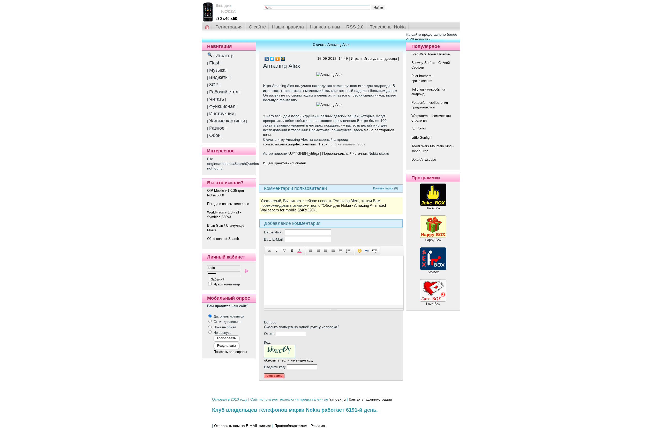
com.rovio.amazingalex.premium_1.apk (295, 144)
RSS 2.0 (355, 26)
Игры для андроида (380, 58)
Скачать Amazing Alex (331, 44)
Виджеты (219, 77)
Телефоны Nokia (388, 26)
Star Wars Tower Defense (430, 54)
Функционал (222, 106)
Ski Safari (418, 129)
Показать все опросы (230, 352)
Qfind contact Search (223, 239)
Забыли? (217, 279)
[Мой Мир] (283, 58)
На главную (207, 27)
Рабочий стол (223, 91)
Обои (215, 135)
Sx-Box (433, 272)
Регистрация (229, 26)
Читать (216, 99)
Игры (355, 58)
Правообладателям (290, 426)
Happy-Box (433, 240)
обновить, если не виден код (288, 360)
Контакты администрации (370, 399)
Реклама (318, 426)
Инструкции (221, 113)
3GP (214, 84)
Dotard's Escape (423, 159)
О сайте (257, 26)
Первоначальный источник (344, 153)
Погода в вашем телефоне (228, 204)
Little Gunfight (421, 137)
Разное (216, 128)
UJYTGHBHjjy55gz (303, 153)
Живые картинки (227, 120)
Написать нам (325, 26)
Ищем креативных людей (284, 163)
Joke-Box (433, 208)
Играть (222, 55)
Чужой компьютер (226, 284)
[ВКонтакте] (266, 58)
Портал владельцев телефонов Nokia (229, 10)
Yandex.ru (337, 399)
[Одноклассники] (277, 58)
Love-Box (433, 304)
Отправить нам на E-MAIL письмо (242, 426)
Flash (215, 62)
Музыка (217, 70)
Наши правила (288, 26)
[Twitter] (272, 58)
